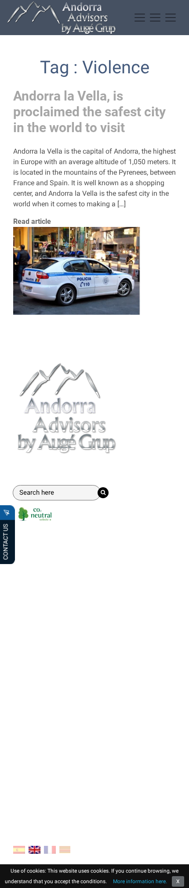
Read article (32, 221)
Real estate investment (48, 617)
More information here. (140, 881)
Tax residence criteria (46, 715)
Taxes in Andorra (39, 701)
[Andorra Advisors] (61, 17)
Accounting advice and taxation (62, 589)
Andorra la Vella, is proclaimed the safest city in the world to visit (89, 111)
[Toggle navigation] (155, 17)
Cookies (25, 770)
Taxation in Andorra (43, 687)
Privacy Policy (35, 784)
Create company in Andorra (55, 561)
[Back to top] (176, 875)
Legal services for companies (58, 603)
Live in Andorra (36, 673)
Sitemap (26, 798)
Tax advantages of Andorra (55, 658)
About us (27, 756)
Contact (28, 735)
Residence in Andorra (46, 575)
